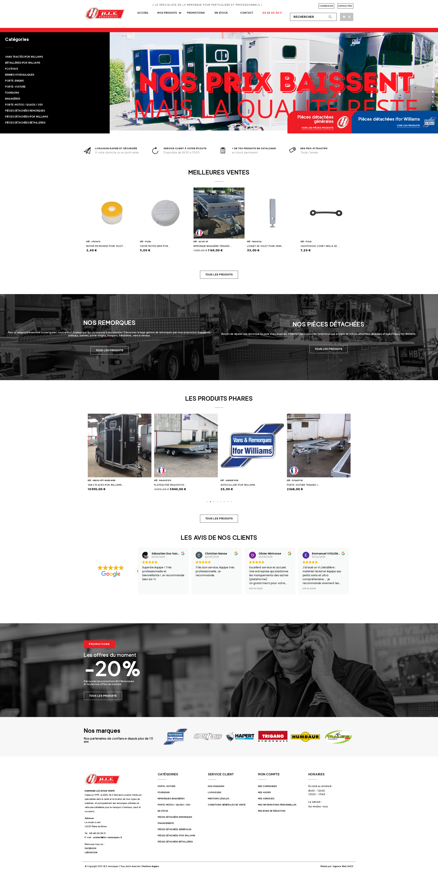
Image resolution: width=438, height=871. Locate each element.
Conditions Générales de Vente (227, 804)
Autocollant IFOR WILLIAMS (171, 485)
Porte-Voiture (167, 786)
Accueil (143, 12)
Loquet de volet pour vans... (265, 246)
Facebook (90, 848)
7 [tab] (227, 502)
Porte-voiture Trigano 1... (237, 485)
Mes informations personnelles (277, 804)
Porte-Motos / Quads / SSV (174, 804)
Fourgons (164, 792)
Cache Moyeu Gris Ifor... (155, 246)
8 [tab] (231, 502)
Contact (246, 12)
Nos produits (167, 12)
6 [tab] (224, 502)
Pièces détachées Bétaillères (175, 841)
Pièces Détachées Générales (175, 829)
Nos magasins (216, 786)
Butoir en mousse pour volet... (106, 246)
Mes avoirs (264, 792)
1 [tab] (207, 502)
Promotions (196, 12)
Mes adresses (266, 798)
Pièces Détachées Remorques (175, 817)
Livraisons (214, 792)
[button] (219, 275)
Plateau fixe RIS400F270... (104, 485)
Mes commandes (267, 786)
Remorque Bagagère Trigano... (213, 246)
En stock (221, 12)
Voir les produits (408, 125)
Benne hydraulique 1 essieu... (305, 485)
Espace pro (345, 6)
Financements (166, 823)
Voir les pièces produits (317, 127)
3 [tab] (214, 502)
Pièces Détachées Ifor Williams (176, 835)
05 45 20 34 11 (272, 12)
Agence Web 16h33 (343, 866)
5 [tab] (220, 502)
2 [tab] (210, 502)
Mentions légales (218, 798)
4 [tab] (217, 502)
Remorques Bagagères (171, 798)
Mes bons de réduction (271, 811)
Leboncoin (91, 852)
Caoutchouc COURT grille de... (320, 246)
